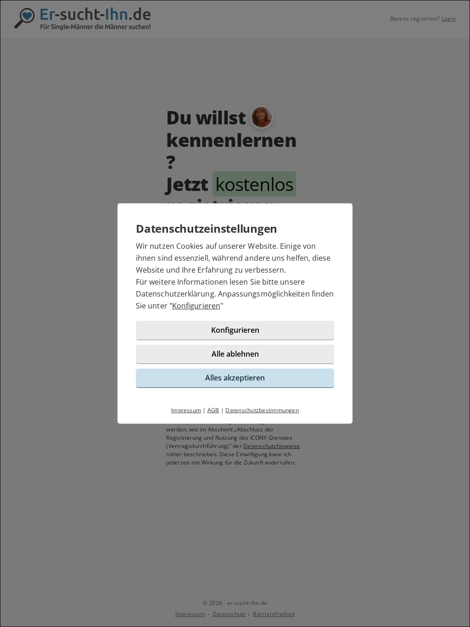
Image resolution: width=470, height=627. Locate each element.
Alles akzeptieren (235, 378)
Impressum (186, 410)
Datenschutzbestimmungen (262, 410)
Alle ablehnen (235, 354)
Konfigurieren (196, 306)
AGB (213, 410)
